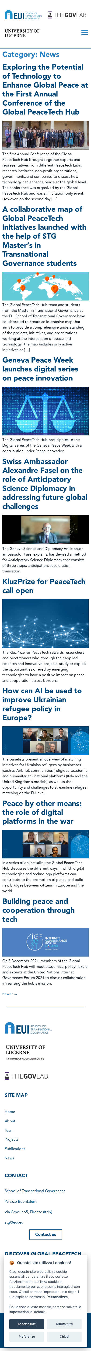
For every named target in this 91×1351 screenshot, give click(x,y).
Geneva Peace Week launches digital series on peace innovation (40, 369)
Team (9, 1130)
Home (10, 1112)
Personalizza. (58, 1297)
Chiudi (64, 1336)
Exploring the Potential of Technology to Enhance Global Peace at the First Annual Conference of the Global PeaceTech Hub (45, 89)
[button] (84, 32)
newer (10, 994)
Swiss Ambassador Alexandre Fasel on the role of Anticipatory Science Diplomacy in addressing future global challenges (45, 484)
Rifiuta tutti (64, 1324)
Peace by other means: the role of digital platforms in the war (42, 813)
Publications (15, 1149)
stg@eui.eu (14, 1222)
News (9, 1158)
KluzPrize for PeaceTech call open (43, 586)
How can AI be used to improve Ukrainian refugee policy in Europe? (42, 704)
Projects (11, 1139)
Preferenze (27, 1336)
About (10, 1121)
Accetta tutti (27, 1324)
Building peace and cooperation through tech (38, 911)
